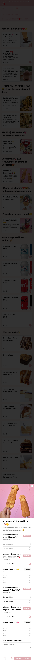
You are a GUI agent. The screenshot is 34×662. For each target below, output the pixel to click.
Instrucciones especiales (12, 640)
